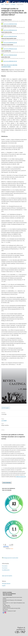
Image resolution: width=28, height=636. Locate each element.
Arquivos (7, 4)
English (3, 585)
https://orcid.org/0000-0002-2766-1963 (10, 61)
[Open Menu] (1, 1)
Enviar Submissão (7, 482)
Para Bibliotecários (6, 570)
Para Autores (4, 568)
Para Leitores (4, 566)
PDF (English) (6, 407)
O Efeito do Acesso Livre (20, 476)
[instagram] (5, 613)
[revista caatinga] (3, 613)
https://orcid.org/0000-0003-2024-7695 (10, 42)
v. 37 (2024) (13, 4)
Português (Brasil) (6, 583)
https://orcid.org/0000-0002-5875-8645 (10, 23)
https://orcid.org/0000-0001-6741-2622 (10, 48)
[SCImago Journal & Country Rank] (10, 557)
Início (2, 4)
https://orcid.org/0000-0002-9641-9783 (10, 30)
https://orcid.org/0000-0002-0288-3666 (10, 36)
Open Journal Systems (7, 575)
